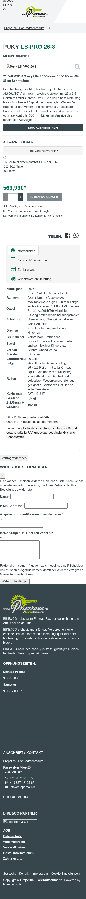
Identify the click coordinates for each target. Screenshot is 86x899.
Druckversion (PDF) (43, 127)
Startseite (9, 873)
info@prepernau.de (23, 787)
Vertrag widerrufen (14, 458)
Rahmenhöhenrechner (32, 260)
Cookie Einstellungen (65, 873)
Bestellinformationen (18, 853)
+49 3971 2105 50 (22, 778)
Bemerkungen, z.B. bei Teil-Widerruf (26, 533)
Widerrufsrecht (14, 841)
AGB (6, 830)
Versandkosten (34, 206)
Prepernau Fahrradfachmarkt (24, 28)
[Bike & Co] (20, 821)
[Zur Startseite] (34, 11)
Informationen (25, 251)
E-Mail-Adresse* (12, 506)
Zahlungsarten (27, 269)
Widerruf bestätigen (15, 581)
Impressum (40, 873)
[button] (43, 151)
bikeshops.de (12, 884)
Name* (5, 496)
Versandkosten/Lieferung (33, 279)
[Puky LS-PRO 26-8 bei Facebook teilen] (67, 236)
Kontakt (24, 873)
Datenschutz (12, 836)
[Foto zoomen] (43, 66)
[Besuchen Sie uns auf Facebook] (4, 805)
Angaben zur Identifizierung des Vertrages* (31, 514)
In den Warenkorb (44, 197)
